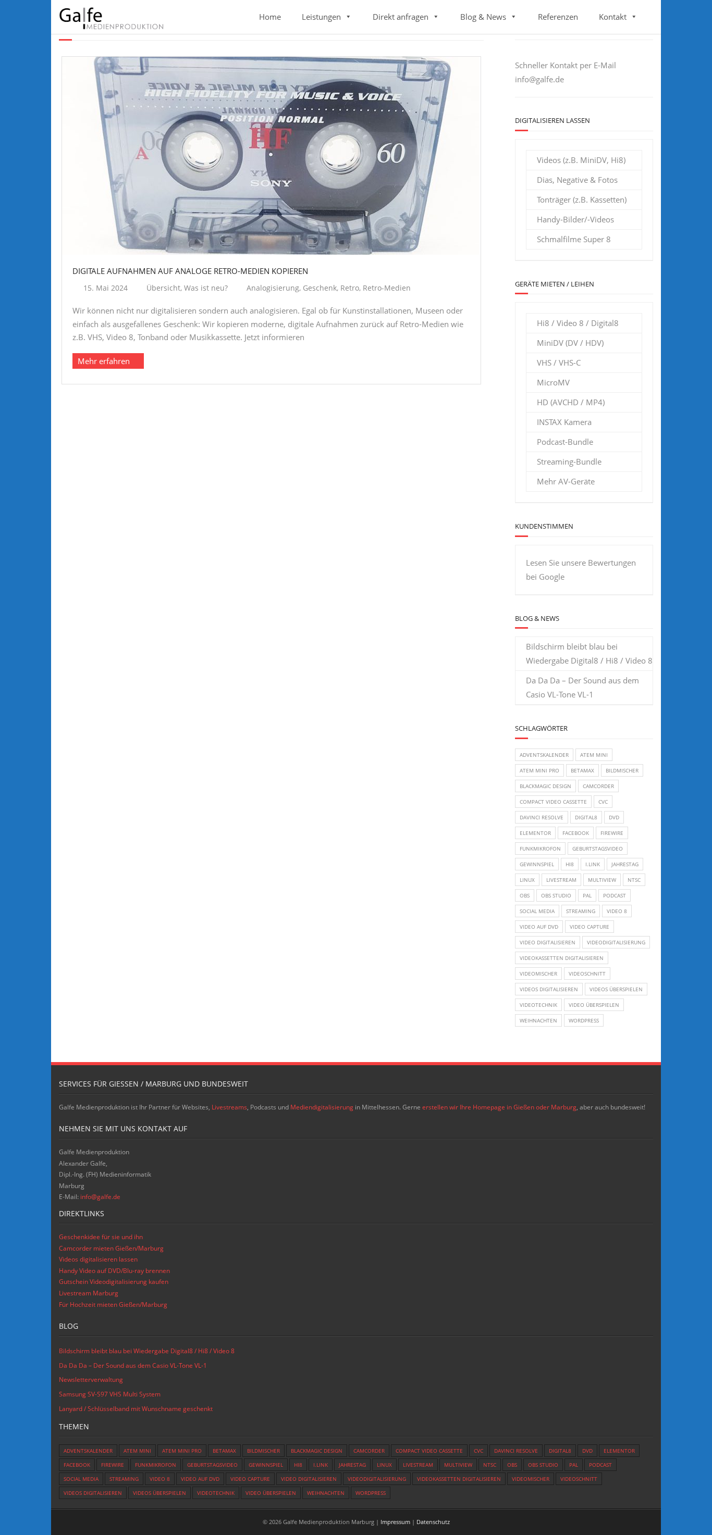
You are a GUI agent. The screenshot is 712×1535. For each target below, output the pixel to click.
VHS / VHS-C (559, 362)
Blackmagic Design (545, 786)
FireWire (611, 833)
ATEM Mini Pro (539, 770)
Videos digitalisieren (549, 989)
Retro (349, 288)
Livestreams (229, 1107)
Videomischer (538, 973)
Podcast (614, 895)
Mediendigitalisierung (321, 1107)
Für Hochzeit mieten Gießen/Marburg (113, 1304)
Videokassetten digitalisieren (562, 958)
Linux (527, 879)
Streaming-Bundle (569, 461)
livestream (561, 879)
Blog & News (483, 16)
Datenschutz (433, 1522)
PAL (587, 895)
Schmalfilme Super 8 (574, 239)
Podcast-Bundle (565, 441)
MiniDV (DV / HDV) (570, 343)
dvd (614, 817)
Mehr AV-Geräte (566, 481)
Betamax (582, 770)
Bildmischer (622, 770)
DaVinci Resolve (541, 817)
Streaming (580, 911)
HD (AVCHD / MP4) (571, 402)
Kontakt (613, 16)
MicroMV (553, 382)
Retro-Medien (387, 288)
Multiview (602, 879)
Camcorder (598, 786)
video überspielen (594, 1004)
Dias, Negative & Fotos (577, 179)
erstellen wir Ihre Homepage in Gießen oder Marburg (499, 1107)
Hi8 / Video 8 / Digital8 (578, 323)
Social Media (537, 911)
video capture (589, 926)
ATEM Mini (594, 754)
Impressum (395, 1522)
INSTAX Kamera (564, 422)
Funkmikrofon (540, 848)
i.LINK (592, 864)
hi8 (570, 864)
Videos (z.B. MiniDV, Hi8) (581, 160)
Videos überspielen (616, 989)
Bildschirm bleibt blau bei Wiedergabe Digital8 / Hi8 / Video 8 (589, 653)
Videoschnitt (587, 973)
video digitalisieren (547, 942)
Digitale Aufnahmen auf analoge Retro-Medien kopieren (190, 271)
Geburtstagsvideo (597, 848)
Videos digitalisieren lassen (98, 1259)
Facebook (575, 833)
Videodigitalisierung (616, 942)
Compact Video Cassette (553, 801)
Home (270, 16)
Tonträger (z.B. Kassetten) (582, 199)
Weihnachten (538, 1020)
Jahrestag (625, 864)
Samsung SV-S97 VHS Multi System (110, 1394)
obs (525, 895)
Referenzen (558, 16)
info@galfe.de (539, 79)
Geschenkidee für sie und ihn (101, 1236)
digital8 (586, 817)
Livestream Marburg (88, 1293)
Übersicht (163, 288)
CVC (603, 801)
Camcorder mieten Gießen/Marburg (111, 1248)
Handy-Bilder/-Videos (575, 219)
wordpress (584, 1020)
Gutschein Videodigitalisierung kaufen (113, 1281)
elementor (535, 833)
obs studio (556, 895)
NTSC (634, 879)
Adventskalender (544, 754)
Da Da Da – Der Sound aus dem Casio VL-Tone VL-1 (582, 687)
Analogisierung (273, 288)
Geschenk (320, 288)
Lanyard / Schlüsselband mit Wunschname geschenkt (136, 1408)
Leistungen (321, 16)
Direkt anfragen (400, 16)
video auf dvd (539, 926)
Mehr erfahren (104, 361)
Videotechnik (538, 1004)
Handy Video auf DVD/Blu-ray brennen (114, 1270)
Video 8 (617, 911)
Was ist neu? (206, 288)
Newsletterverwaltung (91, 1379)
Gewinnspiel (537, 864)
